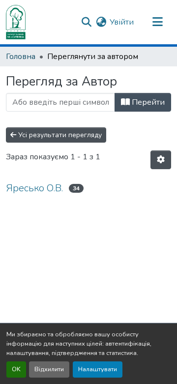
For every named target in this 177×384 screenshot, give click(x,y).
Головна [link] (20, 56)
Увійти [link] (122, 22)
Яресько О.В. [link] (34, 188)
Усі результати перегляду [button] (59, 135)
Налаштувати (97, 369)
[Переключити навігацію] (157, 22)
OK (16, 369)
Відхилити (49, 369)
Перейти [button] (147, 102)
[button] (16, 22)
